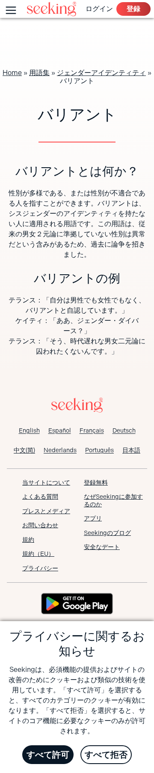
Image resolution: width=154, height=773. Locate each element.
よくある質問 (40, 496)
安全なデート (102, 546)
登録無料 (96, 482)
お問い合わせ (40, 525)
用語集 (39, 73)
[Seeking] (51, 9)
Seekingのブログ (107, 532)
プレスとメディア (46, 511)
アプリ (93, 518)
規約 (28, 539)
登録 (133, 9)
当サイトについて (46, 482)
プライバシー (40, 568)
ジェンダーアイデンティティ (101, 73)
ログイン (99, 9)
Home (12, 73)
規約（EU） (38, 553)
